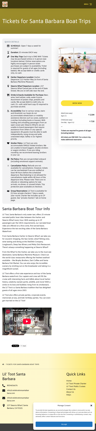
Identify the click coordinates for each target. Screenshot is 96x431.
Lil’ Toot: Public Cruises (75, 386)
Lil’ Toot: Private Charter (76, 383)
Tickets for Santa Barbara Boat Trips (23, 364)
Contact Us (70, 389)
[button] (91, 405)
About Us (70, 392)
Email (24, 346)
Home (69, 381)
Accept (64, 424)
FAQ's (68, 395)
